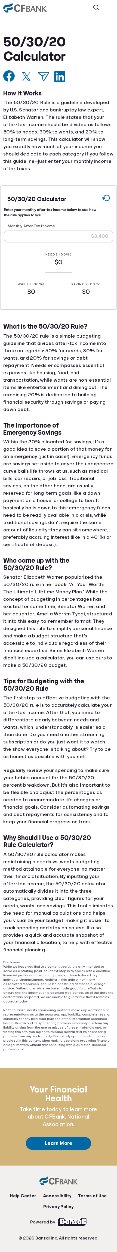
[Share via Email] (43, 76)
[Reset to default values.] (105, 198)
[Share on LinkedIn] (59, 76)
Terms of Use (91, 1187)
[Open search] (96, 8)
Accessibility (57, 1187)
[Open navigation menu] (110, 8)
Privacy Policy (58, 1198)
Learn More (58, 1134)
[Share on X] (26, 76)
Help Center (24, 1187)
